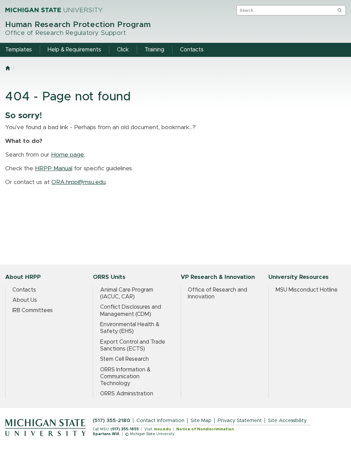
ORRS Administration (126, 393)
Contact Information (160, 420)
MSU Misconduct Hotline (307, 290)
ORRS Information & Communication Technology (125, 376)
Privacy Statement (240, 420)
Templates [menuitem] (18, 49)
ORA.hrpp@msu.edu (78, 182)
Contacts (24, 290)
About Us (24, 300)
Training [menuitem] (154, 49)
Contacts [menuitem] (192, 49)
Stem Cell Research (124, 359)
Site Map (201, 420)
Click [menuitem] (123, 49)
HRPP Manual (53, 168)
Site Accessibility (287, 420)
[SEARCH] (340, 10)
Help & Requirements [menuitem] (74, 49)
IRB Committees (32, 310)
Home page (67, 155)
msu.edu (162, 429)
